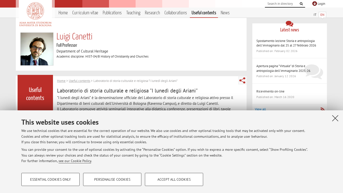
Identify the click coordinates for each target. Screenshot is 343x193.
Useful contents (204, 13)
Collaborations (175, 13)
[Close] (335, 118)
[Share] (242, 80)
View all (260, 109)
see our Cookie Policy (75, 161)
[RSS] (322, 109)
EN (322, 15)
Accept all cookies (174, 179)
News (225, 13)
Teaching (133, 13)
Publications (112, 13)
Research (152, 13)
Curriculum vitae (85, 13)
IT (315, 15)
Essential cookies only (50, 179)
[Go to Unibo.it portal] (35, 14)
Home (63, 13)
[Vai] (301, 4)
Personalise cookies (112, 179)
